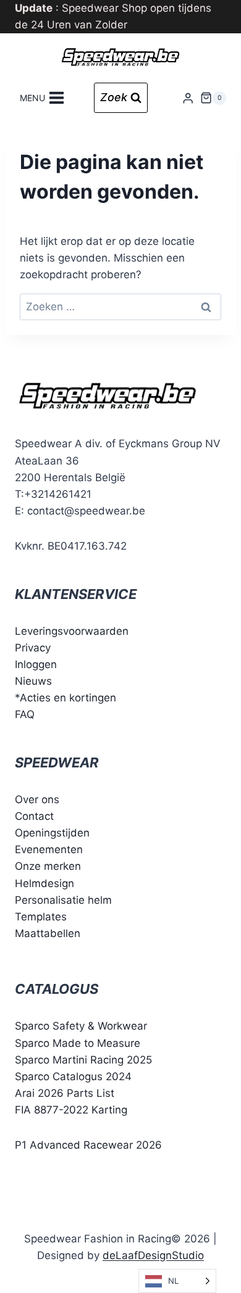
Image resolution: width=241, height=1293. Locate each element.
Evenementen (49, 849)
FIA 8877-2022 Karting (71, 1110)
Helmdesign (44, 883)
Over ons (37, 799)
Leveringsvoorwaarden (72, 631)
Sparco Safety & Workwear (81, 1026)
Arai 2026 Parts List (64, 1093)
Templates (41, 917)
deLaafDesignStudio (153, 1255)
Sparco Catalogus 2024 (73, 1076)
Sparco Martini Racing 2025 (83, 1060)
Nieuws (33, 681)
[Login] (188, 97)
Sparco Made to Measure (77, 1043)
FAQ (25, 714)
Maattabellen (47, 933)
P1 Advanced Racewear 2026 (88, 1145)
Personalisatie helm (63, 900)
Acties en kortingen (68, 698)
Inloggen (36, 664)
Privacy (33, 648)
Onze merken (48, 866)
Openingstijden (52, 833)
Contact (34, 816)
